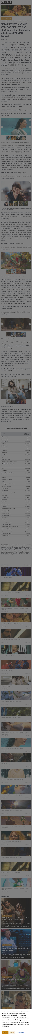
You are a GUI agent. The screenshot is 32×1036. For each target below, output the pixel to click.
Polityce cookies (5, 1022)
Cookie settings (20, 1032)
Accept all (5, 1032)
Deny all (12, 1032)
